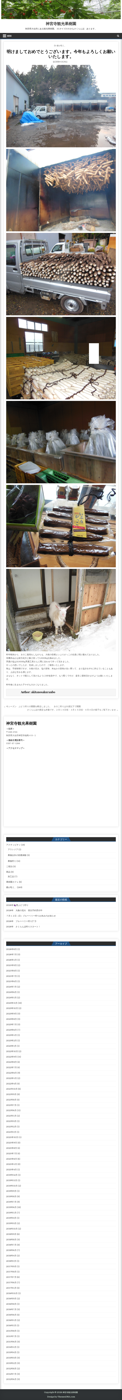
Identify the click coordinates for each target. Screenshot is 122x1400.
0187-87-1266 (13, 743)
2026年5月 (11, 960)
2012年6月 (11, 1379)
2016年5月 (11, 1320)
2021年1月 (11, 1132)
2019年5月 (11, 1212)
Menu (9, 35)
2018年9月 (11, 1234)
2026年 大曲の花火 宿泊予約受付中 (24, 910)
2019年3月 (11, 1223)
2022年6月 (11, 1073)
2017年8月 (11, 1271)
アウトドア (13, 849)
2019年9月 (11, 1191)
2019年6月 (11, 1207)
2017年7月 (11, 1277)
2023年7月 (11, 1024)
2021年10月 (12, 1089)
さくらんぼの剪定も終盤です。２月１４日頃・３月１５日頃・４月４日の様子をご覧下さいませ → (72, 710)
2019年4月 (11, 1218)
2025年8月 (11, 971)
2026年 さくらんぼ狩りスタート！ (23, 926)
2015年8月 (11, 1331)
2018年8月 (11, 1239)
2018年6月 (11, 1250)
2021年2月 (11, 1126)
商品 (8, 872)
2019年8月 (11, 1196)
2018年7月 (11, 1245)
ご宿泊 (9, 866)
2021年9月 (11, 1094)
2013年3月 (11, 1358)
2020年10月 (12, 1137)
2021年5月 (11, 1116)
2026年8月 (11, 949)
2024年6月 (11, 992)
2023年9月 (11, 1013)
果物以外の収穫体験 (17, 855)
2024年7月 (11, 987)
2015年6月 (11, 1341)
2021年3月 (11, 1121)
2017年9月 (11, 1266)
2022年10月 (12, 1051)
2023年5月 (11, 1035)
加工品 (11, 876)
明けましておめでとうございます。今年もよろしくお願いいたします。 (61, 54)
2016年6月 (11, 1315)
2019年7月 (11, 1202)
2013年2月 (11, 1363)
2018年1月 (11, 1261)
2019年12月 (11, 1175)
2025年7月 (11, 976)
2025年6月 (11, 981)
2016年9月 (11, 1298)
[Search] (118, 36)
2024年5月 (11, 997)
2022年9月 (11, 1057)
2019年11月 (11, 1180)
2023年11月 (11, 1003)
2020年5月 (11, 1164)
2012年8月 (11, 1368)
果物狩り (12, 861)
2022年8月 (11, 1062)
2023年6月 (11, 1030)
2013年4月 (11, 1352)
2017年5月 (11, 1288)
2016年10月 (12, 1293)
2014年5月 (11, 1347)
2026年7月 (11, 954)
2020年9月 (11, 1142)
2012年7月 (11, 1374)
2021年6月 (11, 1110)
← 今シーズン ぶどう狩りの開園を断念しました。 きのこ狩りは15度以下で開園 (42, 706)
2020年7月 (11, 1153)
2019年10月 (12, 1186)
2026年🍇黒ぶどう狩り (17, 905)
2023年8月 (11, 1019)
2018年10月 (12, 1229)
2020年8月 (11, 1148)
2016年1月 (11, 1325)
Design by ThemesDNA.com (61, 1397)
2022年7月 (11, 1067)
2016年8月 (11, 1304)
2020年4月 (11, 1169)
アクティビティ (13, 845)
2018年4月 (11, 1255)
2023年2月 (11, 1040)
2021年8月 (11, 1100)
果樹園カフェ (12, 882)
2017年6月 (11, 1282)
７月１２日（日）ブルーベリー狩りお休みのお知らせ (31, 916)
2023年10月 (12, 1008)
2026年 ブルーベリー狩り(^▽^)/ (21, 921)
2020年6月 (11, 1159)
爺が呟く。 (61, 45)
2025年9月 (11, 965)
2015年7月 (11, 1336)
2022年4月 (11, 1083)
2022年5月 (11, 1078)
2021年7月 (11, 1105)
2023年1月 (11, 1046)
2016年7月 (11, 1309)
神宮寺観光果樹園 (61, 23)
